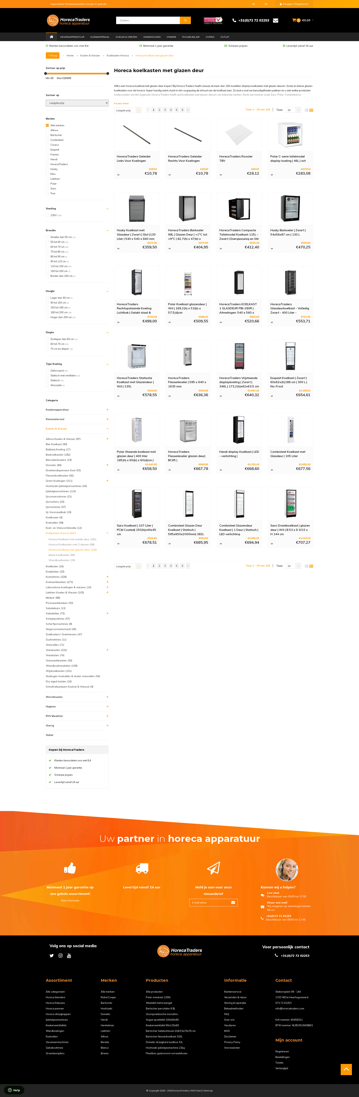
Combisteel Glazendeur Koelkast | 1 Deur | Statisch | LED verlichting (238, 530)
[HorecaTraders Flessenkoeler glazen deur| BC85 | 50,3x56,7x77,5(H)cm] (188, 430)
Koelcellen (52, 1036)
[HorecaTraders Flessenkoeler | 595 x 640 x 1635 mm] (188, 356)
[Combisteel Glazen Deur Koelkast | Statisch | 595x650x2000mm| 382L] (188, 504)
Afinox (54, 130)
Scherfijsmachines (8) (59, 624)
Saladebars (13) (55, 608)
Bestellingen (282, 1057)
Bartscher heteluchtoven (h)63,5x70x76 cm (171, 1030)
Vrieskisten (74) (55, 655)
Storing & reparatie (235, 1002)
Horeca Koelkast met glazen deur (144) (73, 549)
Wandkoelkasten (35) (62, 560)
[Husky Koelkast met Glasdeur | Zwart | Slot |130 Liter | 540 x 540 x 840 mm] (136, 208)
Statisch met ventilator (65, 375)
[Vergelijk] (253, 3)
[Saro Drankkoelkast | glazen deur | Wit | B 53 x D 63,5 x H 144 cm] (290, 504)
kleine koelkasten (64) (62, 555)
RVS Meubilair (191, 36)
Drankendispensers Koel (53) (63, 470)
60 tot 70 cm (59, 246)
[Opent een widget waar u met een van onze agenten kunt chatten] (14, 1090)
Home (51, 37)
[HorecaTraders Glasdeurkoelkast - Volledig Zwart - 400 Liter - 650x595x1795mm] (290, 282)
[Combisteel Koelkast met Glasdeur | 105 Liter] (290, 430)
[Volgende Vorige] (188, 110)
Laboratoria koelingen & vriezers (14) (68, 587)
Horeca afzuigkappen (58, 1014)
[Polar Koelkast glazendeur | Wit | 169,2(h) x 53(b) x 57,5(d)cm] (188, 282)
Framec (54, 154)
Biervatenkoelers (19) (59, 460)
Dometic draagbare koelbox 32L (164, 1042)
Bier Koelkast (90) (56, 444)
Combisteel (56, 139)
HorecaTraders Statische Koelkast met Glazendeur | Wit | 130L (135, 382)
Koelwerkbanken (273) (59, 582)
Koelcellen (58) (54, 522)
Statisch (57, 380)
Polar (53, 183)
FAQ (226, 1014)
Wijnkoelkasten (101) (59, 671)
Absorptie (57, 385)
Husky (54, 169)
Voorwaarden (232, 1047)
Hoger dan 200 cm (63, 317)
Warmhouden (152, 36)
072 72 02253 (283, 1002)
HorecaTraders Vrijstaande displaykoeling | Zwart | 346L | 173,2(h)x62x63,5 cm (239, 382)
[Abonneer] (233, 902)
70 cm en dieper (61, 348)
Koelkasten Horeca (118, 55)
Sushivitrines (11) (56, 639)
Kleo (53, 173)
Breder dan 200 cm (62, 275)
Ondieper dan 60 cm (64, 339)
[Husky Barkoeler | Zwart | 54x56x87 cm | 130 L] (290, 208)
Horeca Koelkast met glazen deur (155, 55)
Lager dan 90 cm (61, 297)
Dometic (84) (54, 465)
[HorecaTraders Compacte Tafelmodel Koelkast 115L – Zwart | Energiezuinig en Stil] (239, 208)
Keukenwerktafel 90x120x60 (162, 1025)
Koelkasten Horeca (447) (61, 533)
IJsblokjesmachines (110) (61, 491)
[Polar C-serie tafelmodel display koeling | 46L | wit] (290, 135)
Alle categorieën (55, 991)
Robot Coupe (108, 997)
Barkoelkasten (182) (58, 454)
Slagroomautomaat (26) (61, 629)
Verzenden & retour (235, 997)
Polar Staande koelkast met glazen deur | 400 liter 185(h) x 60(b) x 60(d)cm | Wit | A (136, 456)
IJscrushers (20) (55, 501)
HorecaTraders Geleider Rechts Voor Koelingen (185, 158)
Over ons (229, 1019)
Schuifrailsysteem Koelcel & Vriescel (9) (69, 686)
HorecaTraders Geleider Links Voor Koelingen (134, 158)
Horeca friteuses (55, 1002)
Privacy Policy (232, 1042)
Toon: (279, 109)
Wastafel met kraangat (159, 1002)
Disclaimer (230, 1036)
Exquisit (54, 149)
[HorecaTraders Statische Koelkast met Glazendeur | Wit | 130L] (136, 356)
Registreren (282, 1051)
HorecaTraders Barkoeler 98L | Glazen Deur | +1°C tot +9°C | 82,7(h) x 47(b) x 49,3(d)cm (187, 234)
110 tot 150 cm (60, 266)
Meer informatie (70, 900)
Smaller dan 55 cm (63, 237)
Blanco (105, 1047)
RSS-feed (196, 1090)
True (52, 193)
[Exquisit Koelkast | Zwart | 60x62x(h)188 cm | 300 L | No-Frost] (290, 356)
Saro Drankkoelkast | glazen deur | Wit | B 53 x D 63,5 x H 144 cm (290, 530)
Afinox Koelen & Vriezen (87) (63, 439)
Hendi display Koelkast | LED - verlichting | (239, 454)
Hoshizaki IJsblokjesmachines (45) (66, 486)
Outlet (224, 36)
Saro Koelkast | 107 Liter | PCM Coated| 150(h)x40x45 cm (136, 530)
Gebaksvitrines (54, 1047)
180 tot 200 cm (60, 312)
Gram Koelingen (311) (59, 480)
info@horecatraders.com (289, 1008)
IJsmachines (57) (56, 507)
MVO (227, 1030)
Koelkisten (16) (55, 566)
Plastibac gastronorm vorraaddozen (167, 1053)
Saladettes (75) (55, 613)
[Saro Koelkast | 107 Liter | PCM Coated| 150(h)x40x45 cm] (136, 504)
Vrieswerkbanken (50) (59, 660)
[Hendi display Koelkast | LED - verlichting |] (239, 430)
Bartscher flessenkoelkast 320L (164, 1036)
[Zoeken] (185, 20)
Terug (53, 55)
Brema (104, 1053)
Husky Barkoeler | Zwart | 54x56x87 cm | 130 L (288, 232)
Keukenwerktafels (56, 1025)
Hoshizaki (106, 1008)
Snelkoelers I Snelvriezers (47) (64, 634)
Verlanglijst (281, 1068)
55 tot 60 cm (59, 241)
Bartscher (56, 135)
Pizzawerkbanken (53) (59, 603)
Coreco (54, 144)
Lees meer (122, 103)
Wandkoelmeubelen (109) (61, 665)
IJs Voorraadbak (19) (58, 512)
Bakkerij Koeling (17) (58, 449)
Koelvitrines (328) (56, 576)
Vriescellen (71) (55, 644)
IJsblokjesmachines (57, 1019)
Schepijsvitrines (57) (58, 618)
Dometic (105, 1014)
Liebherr (55, 178)
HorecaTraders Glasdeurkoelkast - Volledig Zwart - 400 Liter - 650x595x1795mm (289, 308)
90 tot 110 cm (59, 261)
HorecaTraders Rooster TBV (236, 158)
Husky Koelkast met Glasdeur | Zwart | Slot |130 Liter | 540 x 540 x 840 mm (136, 234)
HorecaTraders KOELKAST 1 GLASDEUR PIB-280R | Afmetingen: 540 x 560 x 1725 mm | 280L (238, 308)
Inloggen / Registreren (295, 3)
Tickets (279, 1062)
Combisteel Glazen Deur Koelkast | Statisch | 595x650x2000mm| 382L (186, 530)
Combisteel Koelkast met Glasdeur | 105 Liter (287, 454)
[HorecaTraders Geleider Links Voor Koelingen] (136, 135)
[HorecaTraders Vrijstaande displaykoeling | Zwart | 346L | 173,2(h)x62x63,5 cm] (239, 356)
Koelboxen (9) (54, 517)
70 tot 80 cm (59, 251)
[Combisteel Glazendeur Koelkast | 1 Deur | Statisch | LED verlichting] (239, 504)
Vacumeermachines (57, 1042)
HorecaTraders (59, 164)
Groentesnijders (55, 1053)
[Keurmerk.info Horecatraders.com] (213, 19)
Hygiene (171, 36)
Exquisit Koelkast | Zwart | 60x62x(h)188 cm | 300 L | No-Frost (288, 382)
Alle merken (57, 125)
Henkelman (107, 1025)
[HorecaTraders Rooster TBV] (239, 135)
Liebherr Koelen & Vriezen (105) (65, 592)
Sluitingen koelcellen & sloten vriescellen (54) (73, 676)
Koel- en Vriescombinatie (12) (64, 528)
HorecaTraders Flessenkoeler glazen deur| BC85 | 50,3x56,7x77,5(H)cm (186, 456)
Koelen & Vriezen (126, 36)
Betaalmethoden (233, 1008)
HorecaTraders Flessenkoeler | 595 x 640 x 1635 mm (187, 382)
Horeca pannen (55, 1008)
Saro (53, 188)
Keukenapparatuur (72, 36)
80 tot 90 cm (58, 256)
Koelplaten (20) (55, 571)
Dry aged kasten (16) (59, 681)
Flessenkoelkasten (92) (60, 475)
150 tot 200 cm (60, 271)
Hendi (53, 159)
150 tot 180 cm (60, 307)
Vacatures (230, 1025)
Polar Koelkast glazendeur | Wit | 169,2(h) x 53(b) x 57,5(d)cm (187, 308)
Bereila (105, 1042)
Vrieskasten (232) (56, 650)
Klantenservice (232, 991)
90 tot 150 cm (59, 302)
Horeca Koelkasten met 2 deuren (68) (71, 544)
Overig (210, 36)
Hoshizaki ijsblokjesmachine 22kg (165, 1047)
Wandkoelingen (55, 1030)
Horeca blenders (55, 997)
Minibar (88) (53, 597)
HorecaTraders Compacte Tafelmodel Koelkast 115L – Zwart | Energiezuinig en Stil (239, 234)
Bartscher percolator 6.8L (160, 1008)
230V (56, 215)
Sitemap (208, 1090)
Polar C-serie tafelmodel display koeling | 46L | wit (288, 158)
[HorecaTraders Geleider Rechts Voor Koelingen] (188, 135)
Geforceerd (59, 370)
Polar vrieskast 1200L (158, 997)
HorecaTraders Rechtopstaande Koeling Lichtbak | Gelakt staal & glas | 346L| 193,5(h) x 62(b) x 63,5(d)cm (137, 308)
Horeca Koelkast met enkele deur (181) (72, 539)
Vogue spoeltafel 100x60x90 (162, 1019)
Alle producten (154, 991)
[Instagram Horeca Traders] (60, 955)
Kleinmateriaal (100, 36)
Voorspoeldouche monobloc (162, 1014)
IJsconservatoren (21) (59, 496)
